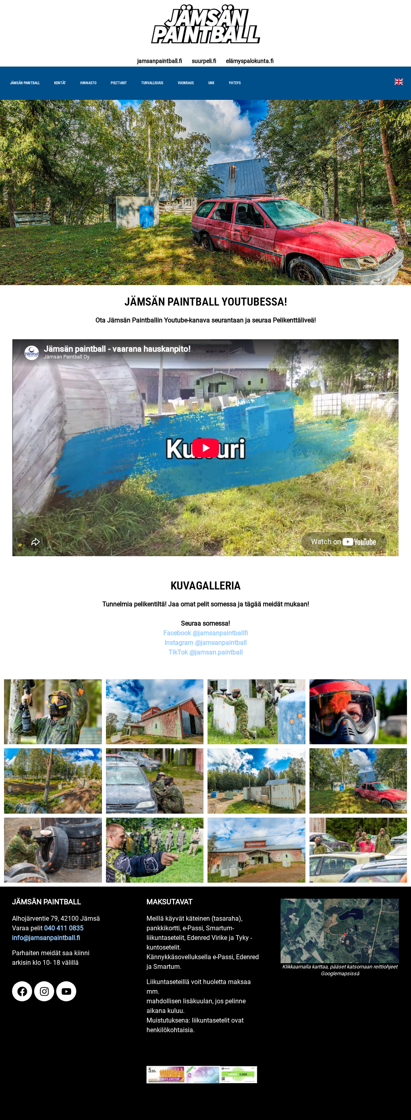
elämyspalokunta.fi (250, 61)
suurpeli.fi (204, 61)
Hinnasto (88, 83)
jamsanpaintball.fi (159, 61)
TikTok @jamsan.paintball (206, 652)
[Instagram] (44, 991)
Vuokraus (186, 83)
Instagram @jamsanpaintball (206, 642)
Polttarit (119, 83)
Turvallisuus (152, 83)
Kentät (60, 83)
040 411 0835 (63, 928)
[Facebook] (22, 991)
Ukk (211, 83)
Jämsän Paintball (25, 83)
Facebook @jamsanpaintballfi (205, 633)
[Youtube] (66, 991)
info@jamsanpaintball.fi (46, 938)
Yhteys (235, 83)
